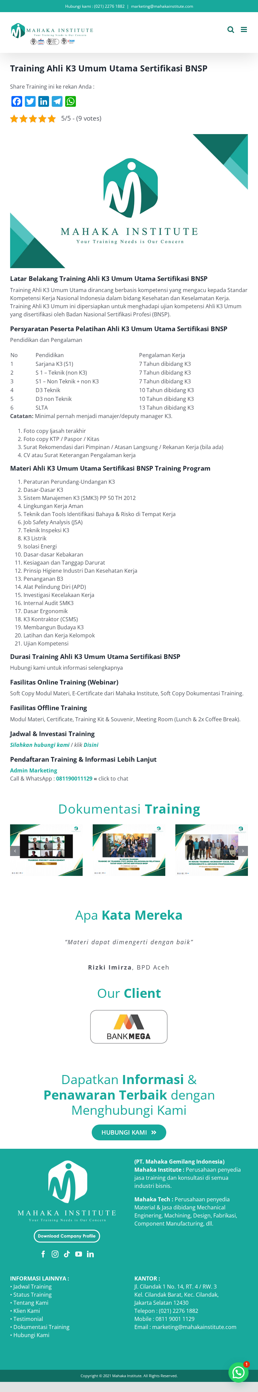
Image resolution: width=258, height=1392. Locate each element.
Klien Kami (26, 1311)
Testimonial (28, 1319)
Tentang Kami (30, 1302)
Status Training (32, 1294)
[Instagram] (55, 1254)
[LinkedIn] (90, 1254)
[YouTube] (78, 1254)
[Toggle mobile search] (230, 29)
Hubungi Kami (31, 1335)
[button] (15, 851)
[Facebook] (43, 1254)
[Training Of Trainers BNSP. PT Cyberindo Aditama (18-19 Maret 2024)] (129, 828)
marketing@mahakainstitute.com (162, 6)
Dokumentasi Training (41, 1327)
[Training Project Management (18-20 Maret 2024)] (46, 828)
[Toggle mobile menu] (244, 29)
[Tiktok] (66, 1254)
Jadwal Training (32, 1286)
